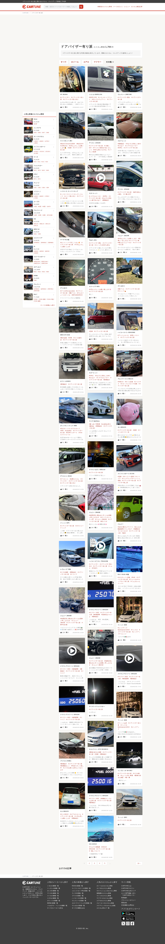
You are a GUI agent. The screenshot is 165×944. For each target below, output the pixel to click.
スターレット (122, 141)
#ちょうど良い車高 (127, 775)
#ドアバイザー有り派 (131, 148)
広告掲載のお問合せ (127, 905)
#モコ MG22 (64, 814)
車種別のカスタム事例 (105, 6)
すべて (63, 62)
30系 (44, 215)
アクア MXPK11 (94, 421)
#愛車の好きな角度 (95, 752)
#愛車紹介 (121, 144)
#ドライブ (73, 574)
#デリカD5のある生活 (67, 291)
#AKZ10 (104, 847)
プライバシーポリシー (128, 900)
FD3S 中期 (50, 299)
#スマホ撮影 (64, 572)
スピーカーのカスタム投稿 (105, 903)
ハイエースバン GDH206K (126, 332)
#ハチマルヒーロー (131, 146)
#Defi (133, 577)
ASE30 (36, 251)
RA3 (43, 271)
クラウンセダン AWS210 (97, 469)
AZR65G (43, 289)
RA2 (39, 271)
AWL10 (42, 223)
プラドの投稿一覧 (77, 895)
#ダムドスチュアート (99, 99)
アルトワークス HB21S (125, 379)
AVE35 (47, 251)
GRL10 (47, 223)
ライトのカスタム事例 (104, 895)
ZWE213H (44, 263)
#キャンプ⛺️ (122, 291)
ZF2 (39, 179)
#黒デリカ (121, 289)
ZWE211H (37, 263)
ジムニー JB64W (94, 512)
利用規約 (124, 898)
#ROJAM (92, 849)
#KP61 (120, 148)
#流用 (135, 430)
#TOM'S (94, 568)
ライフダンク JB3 (66, 141)
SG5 (43, 170)
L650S (36, 196)
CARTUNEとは (126, 886)
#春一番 (127, 777)
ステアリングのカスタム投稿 (106, 905)
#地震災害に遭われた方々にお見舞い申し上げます (100, 663)
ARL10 (36, 223)
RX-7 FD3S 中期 (123, 574)
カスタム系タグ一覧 (103, 908)
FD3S (35, 299)
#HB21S (120, 382)
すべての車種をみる (78, 908)
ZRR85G (43, 242)
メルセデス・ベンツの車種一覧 (57, 905)
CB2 (39, 187)
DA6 (39, 132)
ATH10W (49, 215)
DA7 (43, 132)
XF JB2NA (64, 94)
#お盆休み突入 (106, 424)
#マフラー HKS (94, 612)
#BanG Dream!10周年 (67, 144)
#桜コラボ (103, 521)
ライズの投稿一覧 (77, 893)
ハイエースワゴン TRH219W (98, 561)
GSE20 (36, 253)
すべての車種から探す (48, 305)
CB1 (35, 187)
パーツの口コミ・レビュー (121, 6)
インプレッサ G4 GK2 (125, 770)
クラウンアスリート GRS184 (98, 609)
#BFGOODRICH (77, 295)
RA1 (35, 271)
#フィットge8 (122, 723)
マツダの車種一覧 (53, 893)
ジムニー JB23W (123, 235)
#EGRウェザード (71, 432)
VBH (39, 234)
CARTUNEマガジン (127, 888)
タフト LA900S (65, 381)
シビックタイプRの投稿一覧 (81, 891)
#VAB (70, 338)
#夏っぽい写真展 (94, 424)
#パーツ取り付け (70, 196)
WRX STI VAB (65, 335)
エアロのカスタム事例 (104, 900)
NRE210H (37, 261)
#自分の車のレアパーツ (125, 527)
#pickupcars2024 (124, 630)
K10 (35, 161)
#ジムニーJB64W (101, 519)
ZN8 (35, 280)
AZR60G (36, 289)
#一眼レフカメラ (94, 851)
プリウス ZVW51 (65, 761)
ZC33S (36, 153)
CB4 (47, 187)
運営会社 (124, 902)
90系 (44, 206)
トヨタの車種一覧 (53, 886)
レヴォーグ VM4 (65, 569)
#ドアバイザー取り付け (70, 99)
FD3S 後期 (37, 301)
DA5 (35, 132)
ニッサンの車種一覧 (53, 888)
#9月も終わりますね (100, 150)
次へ (139, 863)
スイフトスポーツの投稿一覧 (81, 888)
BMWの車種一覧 (52, 903)
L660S (41, 196)
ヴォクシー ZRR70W (125, 94)
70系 (35, 206)
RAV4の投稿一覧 (77, 886)
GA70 (49, 206)
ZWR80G (51, 242)
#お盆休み (68, 430)
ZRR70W (36, 290)
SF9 (39, 170)
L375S (47, 141)
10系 (35, 215)
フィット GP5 (64, 523)
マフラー (97, 62)
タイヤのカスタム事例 (104, 888)
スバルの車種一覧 (53, 895)
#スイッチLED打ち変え (102, 245)
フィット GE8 (122, 625)
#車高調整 (96, 614)
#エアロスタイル (75, 814)
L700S (47, 196)
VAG (35, 234)
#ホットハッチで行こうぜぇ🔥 (70, 242)
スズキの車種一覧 (53, 898)
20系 (39, 215)
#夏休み (91, 426)
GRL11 (36, 225)
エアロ (86, 62)
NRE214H (44, 261)
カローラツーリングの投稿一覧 (82, 903)
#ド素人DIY (127, 194)
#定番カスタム (74, 479)
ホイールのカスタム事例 (104, 886)
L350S (36, 141)
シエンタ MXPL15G (95, 94)
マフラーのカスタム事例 (104, 898)
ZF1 (35, 179)
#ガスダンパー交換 (124, 577)
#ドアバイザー (65, 97)
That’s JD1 (93, 240)
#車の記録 (63, 338)
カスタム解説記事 (136, 6)
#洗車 (70, 148)
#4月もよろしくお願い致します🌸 (100, 289)
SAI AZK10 (93, 844)
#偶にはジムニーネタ (125, 242)
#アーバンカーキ (123, 335)
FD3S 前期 (42, 299)
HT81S (36, 151)
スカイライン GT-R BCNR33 (98, 749)
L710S (36, 198)
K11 (39, 161)
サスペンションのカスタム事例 (107, 891)
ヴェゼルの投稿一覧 (78, 905)
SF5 (35, 170)
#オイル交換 (129, 382)
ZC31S (42, 151)
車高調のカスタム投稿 (104, 893)
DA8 (47, 132)
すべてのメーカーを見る (55, 908)
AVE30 (42, 251)
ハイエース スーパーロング (69, 191)
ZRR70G (50, 289)
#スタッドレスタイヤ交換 (129, 384)
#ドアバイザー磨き (124, 97)
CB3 (43, 187)
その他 (110, 62)
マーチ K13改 (64, 239)
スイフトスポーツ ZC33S (126, 473)
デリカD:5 (121, 286)
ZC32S (47, 151)
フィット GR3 (122, 817)
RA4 (47, 271)
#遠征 (124, 533)
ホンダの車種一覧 (53, 891)
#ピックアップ (122, 628)
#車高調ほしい (65, 766)
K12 (43, 161)
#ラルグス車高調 (94, 847)
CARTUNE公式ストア (128, 891)
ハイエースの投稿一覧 (79, 898)
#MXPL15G (93, 97)
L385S (36, 143)
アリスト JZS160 (95, 143)
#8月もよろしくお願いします (127, 238)
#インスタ (134, 630)
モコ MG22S (122, 427)
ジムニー (120, 524)
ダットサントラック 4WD (68, 425)
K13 (47, 161)
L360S (41, 141)
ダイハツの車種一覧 (53, 900)
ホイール (75, 62)
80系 (39, 206)
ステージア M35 (94, 286)
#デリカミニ (64, 479)
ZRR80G (36, 242)
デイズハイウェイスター (97, 706)
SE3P (35, 124)
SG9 (47, 170)
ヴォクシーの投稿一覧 (79, 900)
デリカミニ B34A (66, 476)
